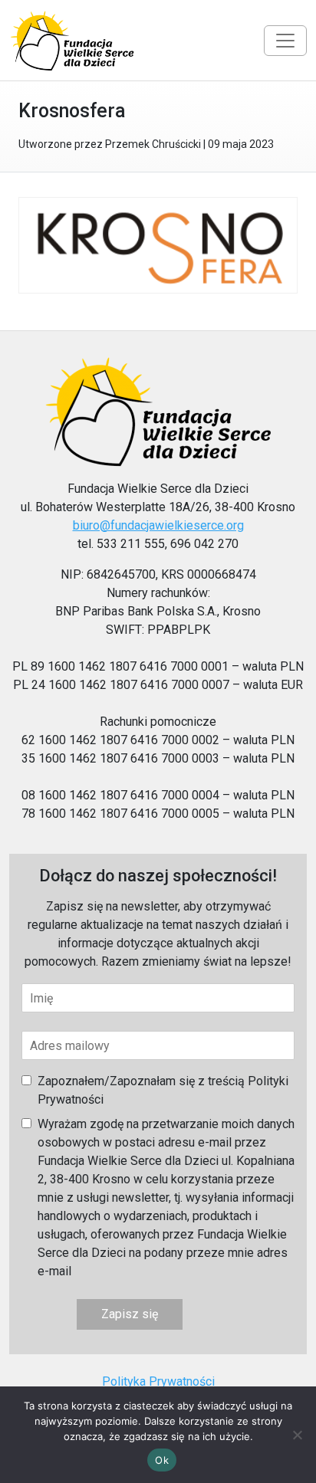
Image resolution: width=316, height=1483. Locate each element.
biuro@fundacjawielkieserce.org (158, 525)
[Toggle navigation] (285, 40)
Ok (162, 1460)
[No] (296, 1434)
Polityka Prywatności (158, 1381)
